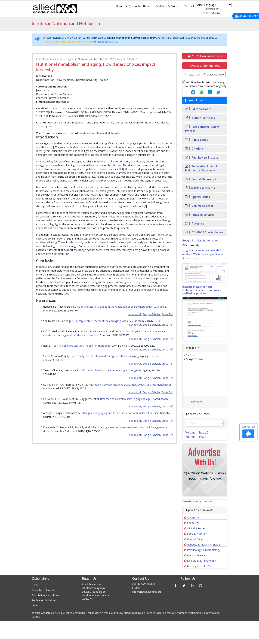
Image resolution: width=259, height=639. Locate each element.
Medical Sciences (197, 555)
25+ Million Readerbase (206, 56)
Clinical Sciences (196, 528)
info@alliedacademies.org (146, 591)
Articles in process (203, 188)
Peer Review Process (204, 157)
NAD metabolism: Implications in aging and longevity (110, 370)
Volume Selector (202, 206)
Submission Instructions (45, 595)
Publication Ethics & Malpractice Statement (201, 168)
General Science (196, 539)
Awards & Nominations (205, 66)
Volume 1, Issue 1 (196, 437)
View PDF (194, 74)
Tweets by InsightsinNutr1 (198, 501)
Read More (195, 401)
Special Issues (200, 197)
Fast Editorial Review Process (202, 129)
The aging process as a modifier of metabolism (84, 345)
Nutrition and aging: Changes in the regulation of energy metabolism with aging (119, 306)
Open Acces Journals (43, 590)
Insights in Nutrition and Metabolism (100, 133)
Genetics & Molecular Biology (204, 544)
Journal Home (194, 100)
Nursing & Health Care (200, 566)
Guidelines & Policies (167, 6)
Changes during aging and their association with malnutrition (117, 413)
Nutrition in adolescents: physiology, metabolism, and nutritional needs (129, 384)
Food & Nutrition (197, 533)
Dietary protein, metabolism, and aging (98, 321)
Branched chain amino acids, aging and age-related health (134, 399)
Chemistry (193, 517)
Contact (189, 6)
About (147, 6)
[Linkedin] (192, 585)
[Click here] (205, 272)
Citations (197, 148)
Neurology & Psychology (201, 560)
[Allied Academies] (55, 8)
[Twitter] (184, 585)
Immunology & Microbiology (203, 550)
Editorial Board (201, 109)
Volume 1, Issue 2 (196, 432)
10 (67, 253)
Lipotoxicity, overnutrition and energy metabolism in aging (104, 356)
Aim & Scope (199, 140)
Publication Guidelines (44, 600)
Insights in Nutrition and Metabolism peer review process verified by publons (202, 290)
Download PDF (215, 74)
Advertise (197, 223)
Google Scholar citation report (201, 240)
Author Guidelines (203, 118)
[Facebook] (176, 585)
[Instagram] (201, 585)
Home (119, 6)
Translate (214, 12)
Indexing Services (202, 215)
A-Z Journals (133, 6)
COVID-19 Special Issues (207, 232)
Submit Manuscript (203, 179)
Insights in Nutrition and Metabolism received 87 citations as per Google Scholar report (203, 254)
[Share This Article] (190, 92)
